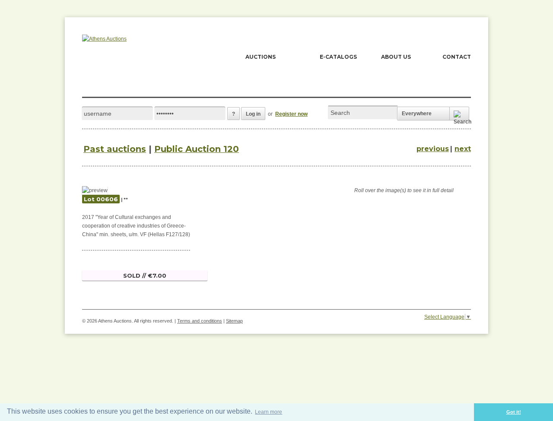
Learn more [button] (268, 412)
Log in (253, 114)
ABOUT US (396, 57)
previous (432, 149)
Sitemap (234, 320)
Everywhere (417, 114)
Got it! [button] (513, 412)
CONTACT (456, 57)
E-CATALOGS (338, 57)
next (462, 149)
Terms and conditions (199, 320)
